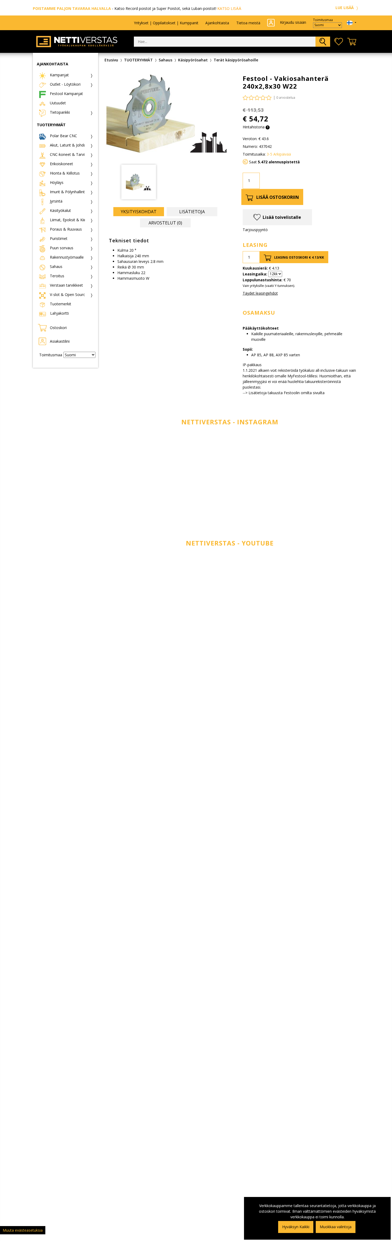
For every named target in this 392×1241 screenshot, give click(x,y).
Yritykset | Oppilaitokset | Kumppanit (166, 22)
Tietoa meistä (248, 22)
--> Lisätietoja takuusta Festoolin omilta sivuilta (284, 392)
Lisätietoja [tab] (192, 212)
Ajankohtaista (217, 22)
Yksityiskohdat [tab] (139, 212)
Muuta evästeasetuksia (23, 1230)
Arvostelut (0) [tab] (165, 223)
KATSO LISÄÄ (229, 8)
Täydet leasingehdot (260, 293)
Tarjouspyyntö (255, 229)
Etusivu (111, 59)
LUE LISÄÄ (345, 7)
